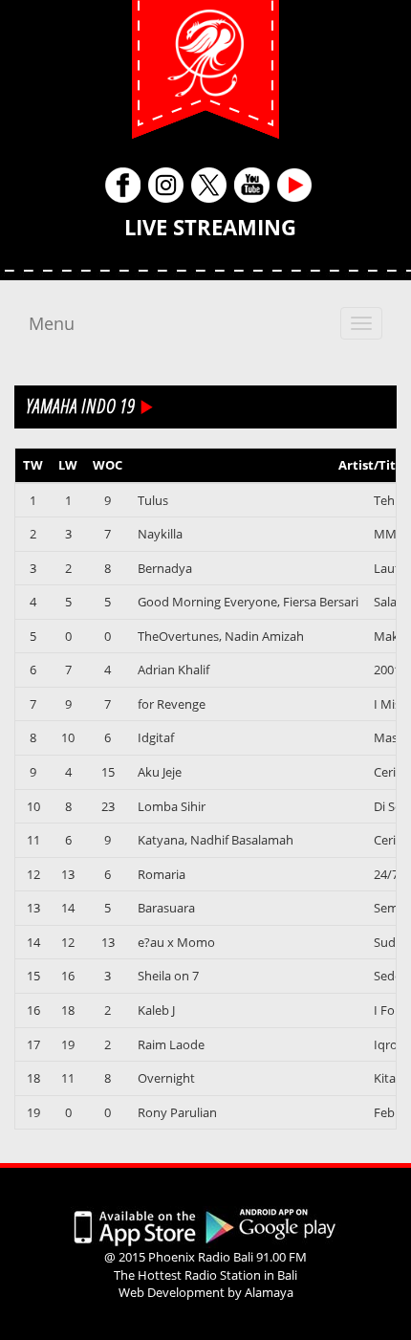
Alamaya (269, 1292)
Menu (52, 323)
